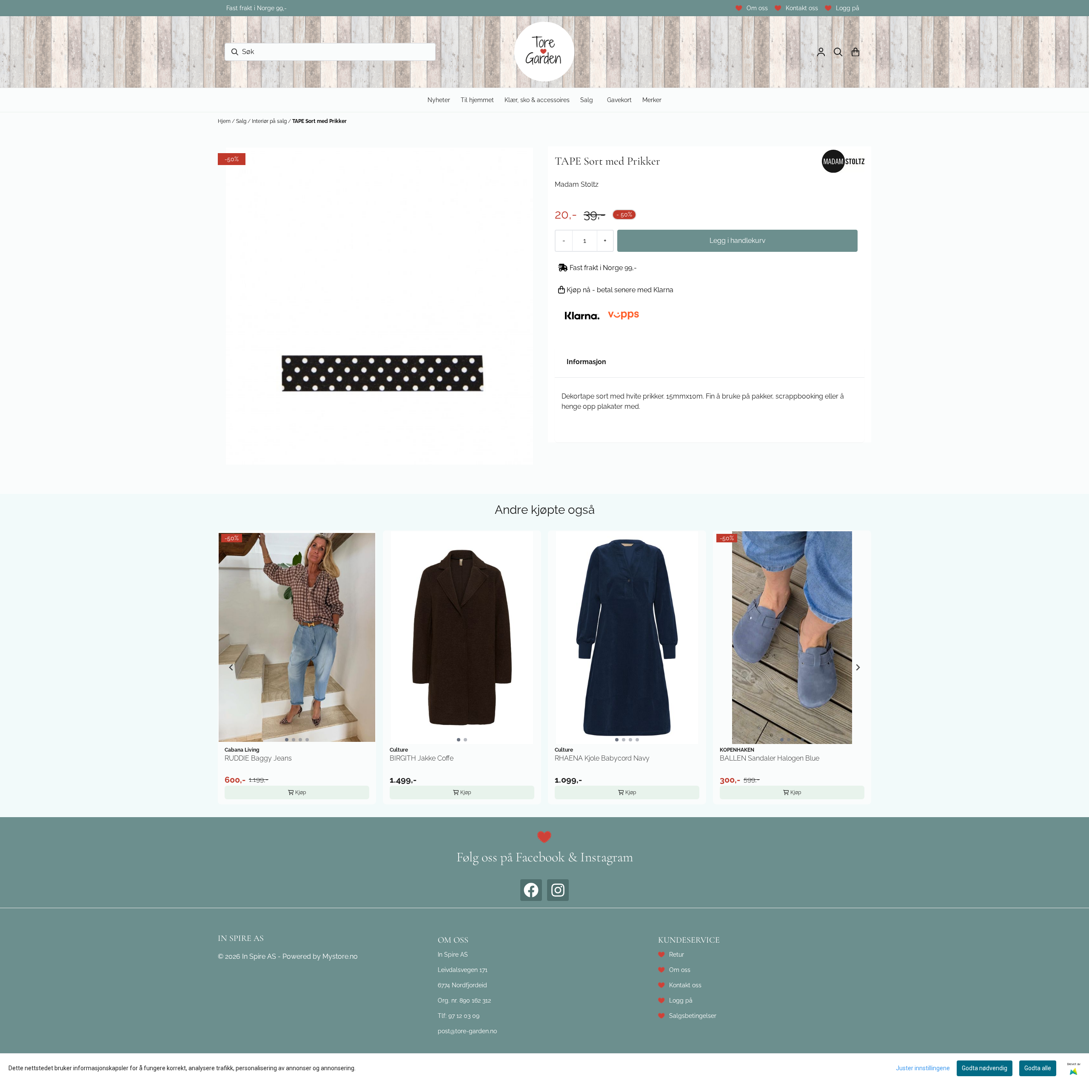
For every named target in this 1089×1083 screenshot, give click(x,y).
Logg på (847, 7)
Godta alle (1037, 1068)
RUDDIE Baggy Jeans (258, 758)
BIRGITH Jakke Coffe (421, 758)
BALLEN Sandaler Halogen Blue (769, 758)
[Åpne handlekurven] (855, 52)
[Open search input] (838, 52)
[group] (297, 667)
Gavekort (619, 99)
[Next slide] (857, 667)
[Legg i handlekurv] (737, 241)
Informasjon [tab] (586, 362)
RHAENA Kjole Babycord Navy (602, 758)
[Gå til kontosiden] (821, 52)
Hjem (225, 121)
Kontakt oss (802, 7)
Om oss (757, 7)
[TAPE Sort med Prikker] (379, 306)
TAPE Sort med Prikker (319, 121)
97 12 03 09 (463, 1015)
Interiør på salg (270, 121)
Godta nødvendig (984, 1068)
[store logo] (544, 52)
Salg (242, 121)
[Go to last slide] (231, 667)
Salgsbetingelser (692, 1015)
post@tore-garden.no (467, 1031)
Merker (651, 99)
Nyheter (439, 99)
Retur (676, 954)
